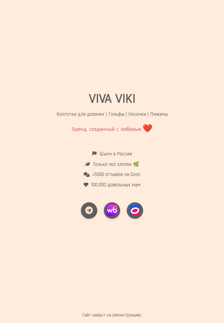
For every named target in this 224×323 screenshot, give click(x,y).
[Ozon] (135, 210)
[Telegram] (89, 210)
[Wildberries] (112, 210)
